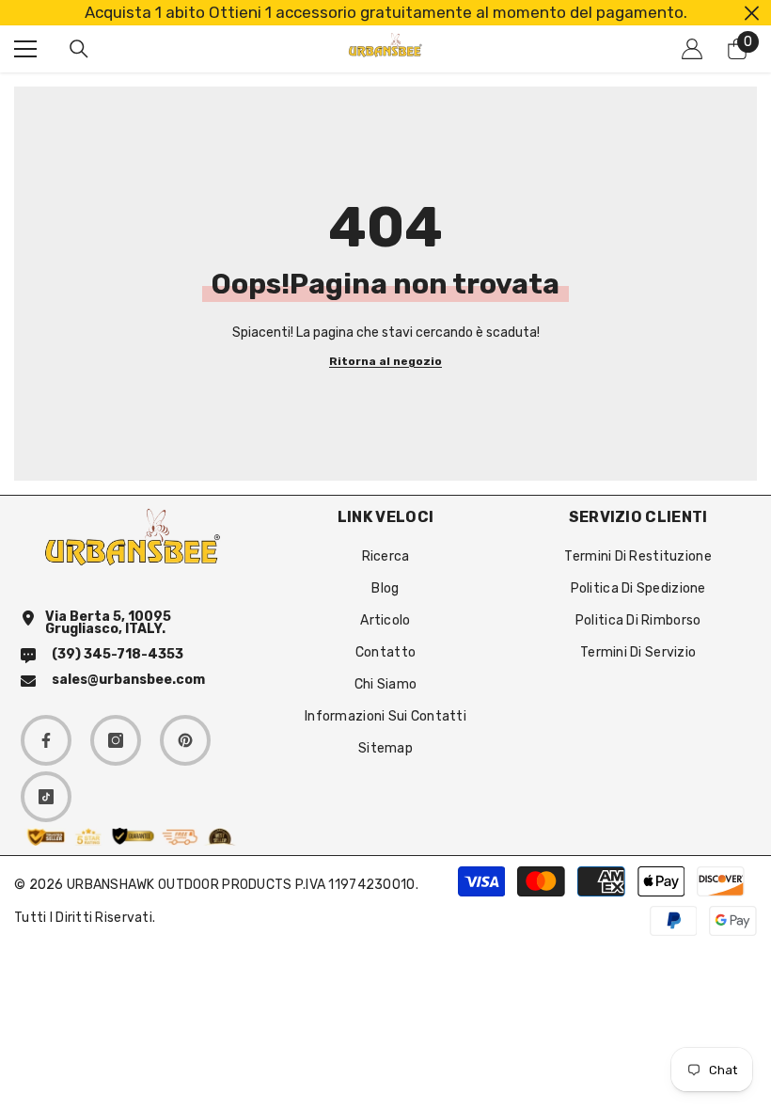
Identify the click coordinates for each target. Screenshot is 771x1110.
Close (752, 13)
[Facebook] (46, 740)
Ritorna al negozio (385, 362)
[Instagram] (115, 740)
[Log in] (692, 49)
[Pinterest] (185, 740)
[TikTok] (46, 796)
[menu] (25, 49)
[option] (385, 12)
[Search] (79, 49)
